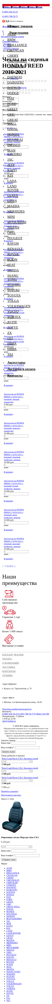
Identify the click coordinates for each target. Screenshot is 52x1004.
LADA (12, 181)
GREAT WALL (12, 121)
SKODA (13, 270)
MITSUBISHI (14, 222)
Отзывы (7, 675)
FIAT (10, 98)
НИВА (12, 343)
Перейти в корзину (9, 791)
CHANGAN (14, 50)
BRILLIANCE (14, 45)
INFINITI (13, 145)
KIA (10, 175)
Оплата (7, 659)
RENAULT (14, 249)
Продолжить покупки (11, 795)
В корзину (8, 385)
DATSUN (13, 87)
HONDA (13, 134)
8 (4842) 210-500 (41, 714)
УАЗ (10, 354)
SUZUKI (13, 290)
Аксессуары (16, 362)
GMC (11, 114)
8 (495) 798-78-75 (10, 16)
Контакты (9, 671)
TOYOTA (14, 295)
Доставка (8, 667)
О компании (10, 663)
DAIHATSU (14, 82)
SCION (12, 259)
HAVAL (12, 129)
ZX (9, 333)
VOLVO (13, 311)
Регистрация (18, 32)
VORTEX (14, 317)
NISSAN (13, 227)
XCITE (12, 322)
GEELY (12, 109)
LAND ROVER (13, 188)
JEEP (11, 165)
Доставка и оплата (21, 369)
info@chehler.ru (9, 721)
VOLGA (13, 300)
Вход (13, 26)
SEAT (11, 265)
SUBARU (14, 284)
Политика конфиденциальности (16, 709)
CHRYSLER (14, 66)
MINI (11, 216)
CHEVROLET (14, 61)
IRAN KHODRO (14, 152)
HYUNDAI (14, 139)
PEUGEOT (14, 238)
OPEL (11, 233)
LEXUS (12, 195)
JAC (10, 159)
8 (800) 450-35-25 (10, 12)
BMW (11, 39)
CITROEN (14, 71)
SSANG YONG (12, 277)
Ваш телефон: (8, 747)
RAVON (13, 243)
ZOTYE (12, 327)
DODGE (13, 93)
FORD (11, 104)
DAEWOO (14, 77)
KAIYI (12, 170)
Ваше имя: (6, 743)
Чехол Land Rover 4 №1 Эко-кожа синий (20, 758)
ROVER (13, 254)
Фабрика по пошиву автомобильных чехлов (22, 7)
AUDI (9, 868)
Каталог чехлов (12, 654)
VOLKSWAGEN (14, 306)
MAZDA (13, 206)
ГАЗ (10, 338)
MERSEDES (14, 211)
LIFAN (12, 200)
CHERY (13, 55)
